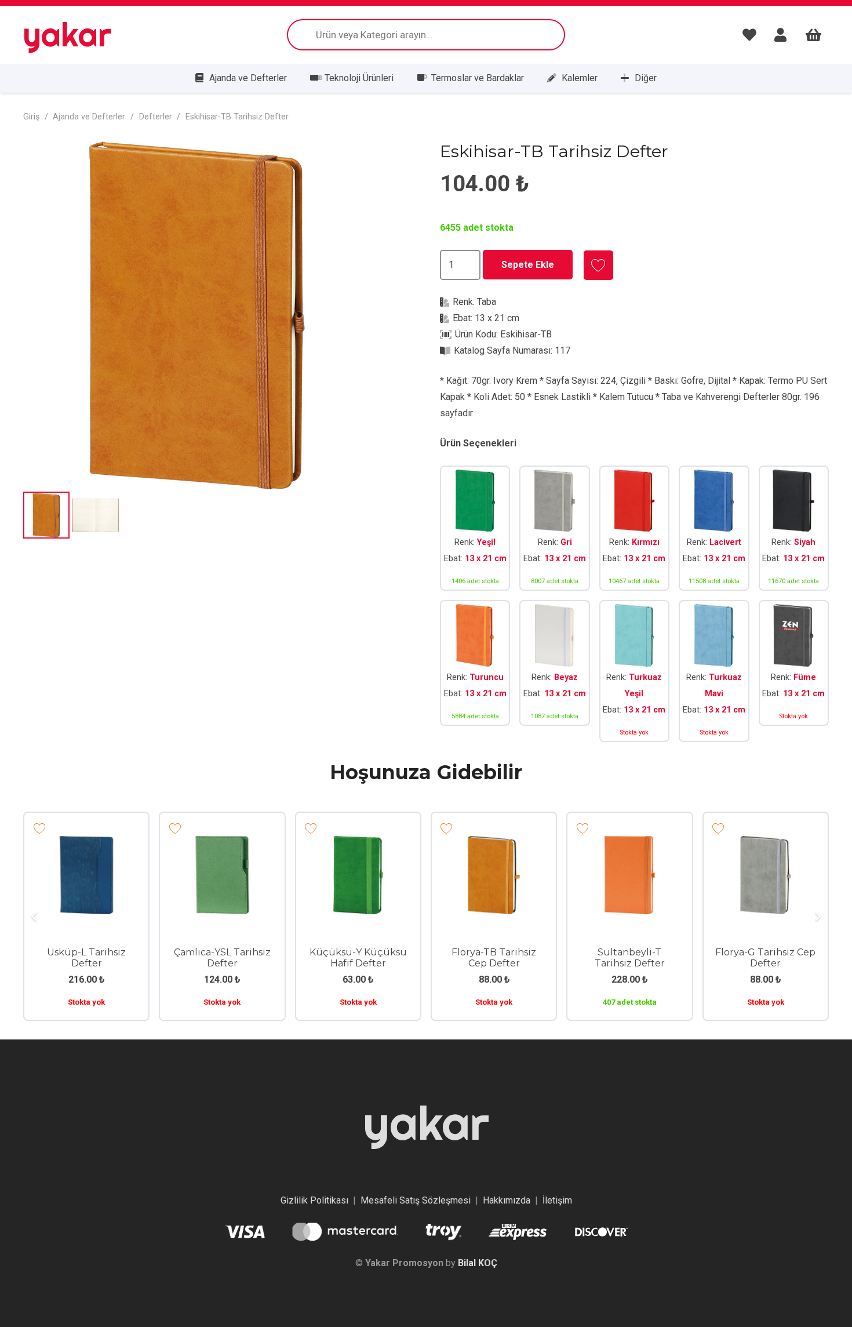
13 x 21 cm (497, 317)
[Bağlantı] (752, 35)
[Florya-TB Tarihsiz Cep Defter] (494, 843)
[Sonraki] (817, 916)
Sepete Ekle (527, 264)
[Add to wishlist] (598, 265)
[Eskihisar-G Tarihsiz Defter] (554, 528)
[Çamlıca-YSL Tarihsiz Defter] (222, 843)
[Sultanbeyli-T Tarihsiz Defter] (629, 843)
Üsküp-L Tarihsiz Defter (86, 958)
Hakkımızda (506, 1200)
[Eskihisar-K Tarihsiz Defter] (634, 528)
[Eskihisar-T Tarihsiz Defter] (475, 671)
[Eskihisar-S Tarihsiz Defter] (794, 528)
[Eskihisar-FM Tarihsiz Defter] (794, 671)
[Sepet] (813, 34)
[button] (393, 160)
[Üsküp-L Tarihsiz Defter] (86, 843)
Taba (486, 301)
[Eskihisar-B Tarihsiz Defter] (554, 671)
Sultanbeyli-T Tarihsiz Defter (630, 958)
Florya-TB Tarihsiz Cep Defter (494, 958)
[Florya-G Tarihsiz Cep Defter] (765, 843)
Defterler (155, 117)
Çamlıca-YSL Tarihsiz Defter (222, 958)
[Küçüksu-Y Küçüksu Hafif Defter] (358, 843)
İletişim (557, 1200)
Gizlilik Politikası (314, 1200)
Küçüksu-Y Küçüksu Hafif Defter (358, 958)
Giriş (31, 117)
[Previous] (35, 916)
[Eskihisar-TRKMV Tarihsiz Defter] (714, 671)
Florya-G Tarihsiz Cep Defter (765, 958)
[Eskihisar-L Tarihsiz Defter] (714, 528)
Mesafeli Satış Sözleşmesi (416, 1200)
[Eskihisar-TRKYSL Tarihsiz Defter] (634, 671)
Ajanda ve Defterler (89, 117)
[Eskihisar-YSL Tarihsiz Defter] (475, 528)
